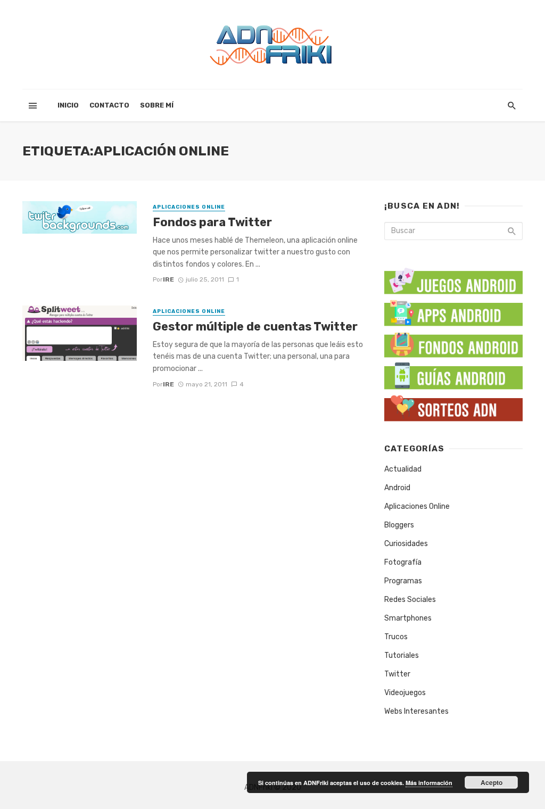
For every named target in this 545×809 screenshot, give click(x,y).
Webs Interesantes (416, 711)
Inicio (68, 105)
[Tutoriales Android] (453, 374)
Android (397, 487)
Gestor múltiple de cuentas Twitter (255, 326)
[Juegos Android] (453, 277)
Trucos (396, 636)
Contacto (109, 105)
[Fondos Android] (453, 342)
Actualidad (403, 469)
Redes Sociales (410, 599)
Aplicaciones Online (189, 207)
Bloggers (399, 525)
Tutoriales (401, 655)
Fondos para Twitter (212, 222)
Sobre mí (157, 105)
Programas (403, 580)
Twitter (397, 674)
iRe (168, 279)
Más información (429, 783)
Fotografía (403, 562)
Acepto (491, 782)
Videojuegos (405, 692)
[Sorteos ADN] (453, 406)
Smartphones (408, 618)
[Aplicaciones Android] (453, 310)
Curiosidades (406, 543)
